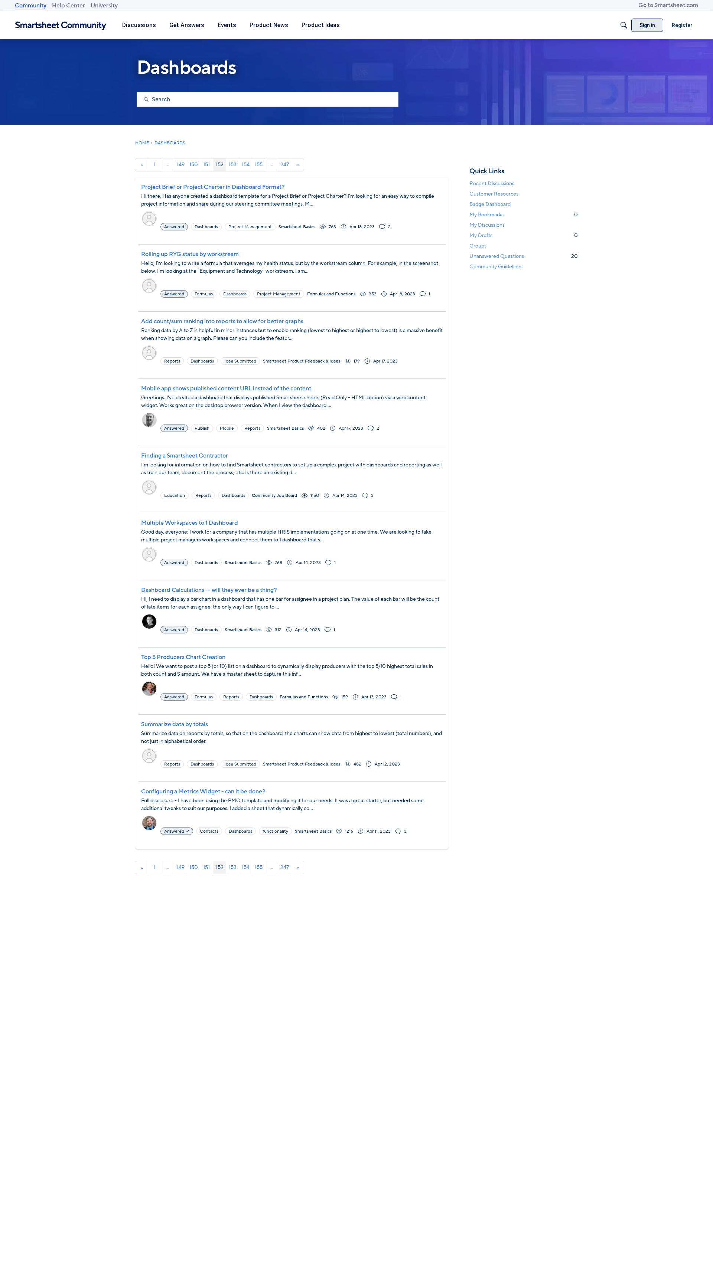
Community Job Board (274, 495)
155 (259, 164)
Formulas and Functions (331, 294)
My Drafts (523, 235)
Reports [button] (172, 361)
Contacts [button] (209, 831)
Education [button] (174, 495)
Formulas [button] (204, 294)
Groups (477, 245)
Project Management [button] (250, 227)
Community (30, 5)
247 (284, 164)
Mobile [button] (227, 428)
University (104, 5)
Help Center (68, 5)
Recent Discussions (491, 183)
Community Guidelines (495, 266)
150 (193, 164)
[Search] (624, 25)
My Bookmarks (523, 214)
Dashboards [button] (206, 227)
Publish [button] (202, 428)
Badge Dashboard (490, 204)
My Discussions (487, 225)
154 (246, 164)
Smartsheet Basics (297, 227)
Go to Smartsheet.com (668, 5)
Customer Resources (493, 193)
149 (181, 164)
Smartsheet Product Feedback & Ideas (301, 361)
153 (233, 164)
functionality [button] (275, 831)
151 (206, 164)
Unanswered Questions (523, 256)
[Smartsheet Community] (61, 25)
